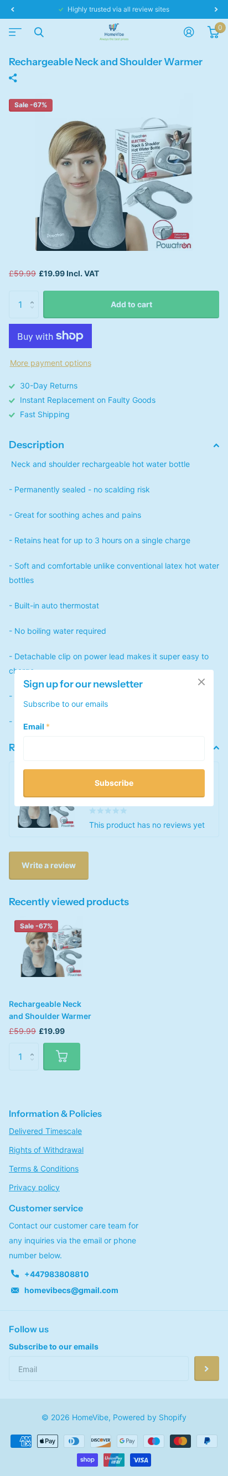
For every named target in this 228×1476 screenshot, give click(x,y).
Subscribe (114, 782)
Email (36, 726)
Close (201, 682)
